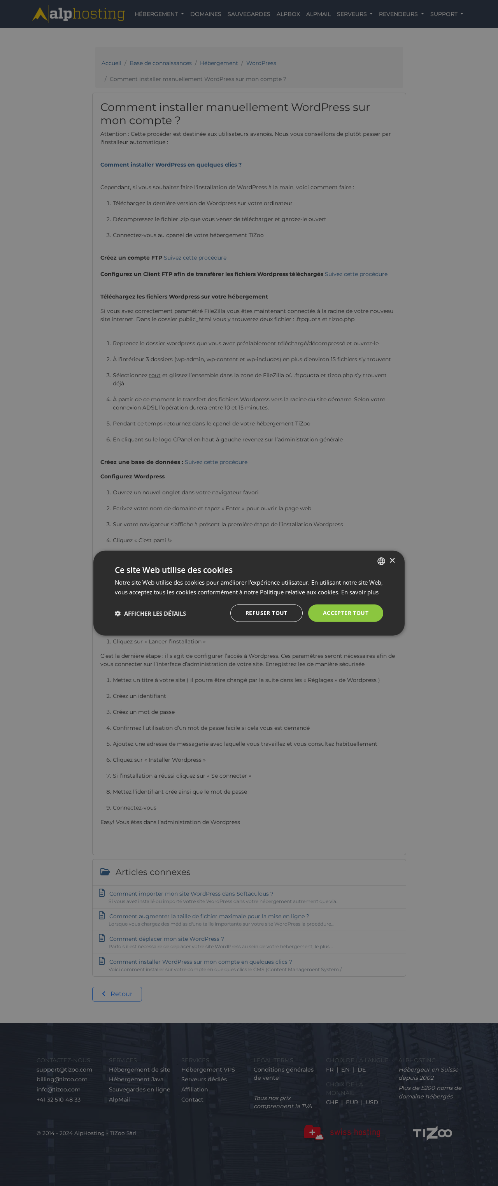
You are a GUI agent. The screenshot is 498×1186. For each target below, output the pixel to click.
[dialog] (249, 593)
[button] (150, 613)
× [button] (392, 561)
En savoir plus (360, 592)
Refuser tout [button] (266, 613)
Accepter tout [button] (345, 613)
